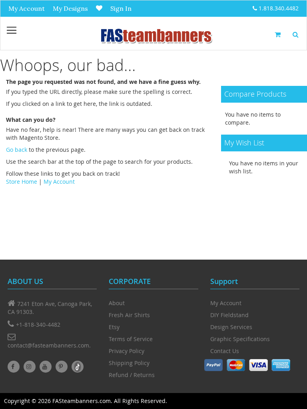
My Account (26, 8)
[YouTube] (46, 367)
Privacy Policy (126, 351)
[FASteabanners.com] (156, 35)
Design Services (231, 327)
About (117, 303)
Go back (16, 149)
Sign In (121, 8)
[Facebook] (14, 367)
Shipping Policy (129, 363)
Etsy (114, 327)
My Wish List (99, 8)
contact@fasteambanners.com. (49, 345)
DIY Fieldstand (229, 315)
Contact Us (224, 351)
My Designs (70, 8)
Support (224, 281)
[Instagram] (30, 367)
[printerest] (62, 367)
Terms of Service (131, 339)
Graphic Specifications (240, 339)
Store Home (21, 181)
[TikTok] (78, 367)
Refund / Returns (132, 375)
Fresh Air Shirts (129, 315)
